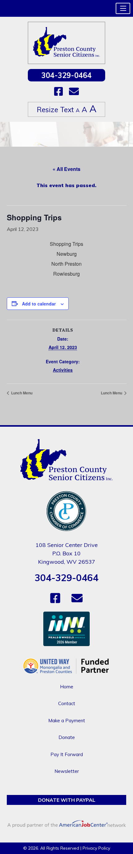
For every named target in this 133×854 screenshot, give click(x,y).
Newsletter (66, 771)
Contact (66, 703)
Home (66, 687)
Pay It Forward (66, 754)
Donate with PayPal (66, 800)
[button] (123, 8)
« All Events (66, 168)
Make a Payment (66, 720)
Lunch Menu (21, 393)
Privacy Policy (96, 848)
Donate (66, 737)
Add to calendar (39, 304)
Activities (63, 370)
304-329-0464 (66, 75)
